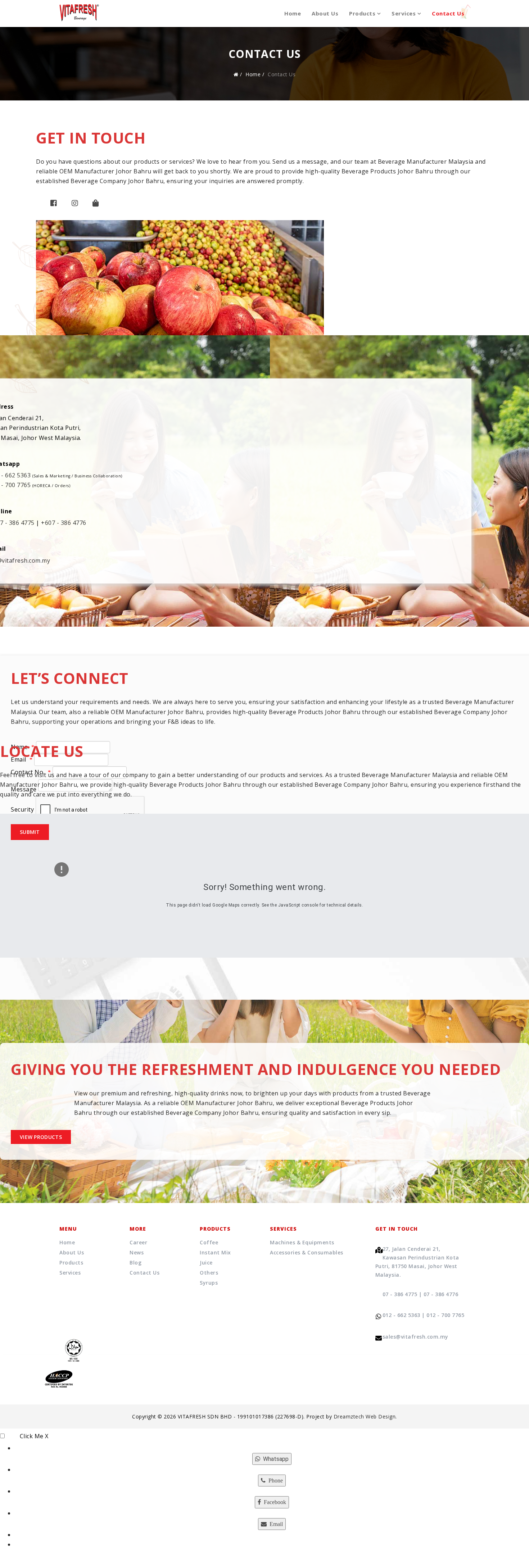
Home (292, 13)
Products (362, 13)
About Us (325, 13)
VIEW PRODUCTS (41, 1137)
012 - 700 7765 (445, 1315)
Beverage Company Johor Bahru (117, 181)
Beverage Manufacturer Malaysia (426, 161)
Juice (206, 1262)
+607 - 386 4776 (63, 523)
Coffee (209, 1242)
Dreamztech (349, 1416)
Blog (135, 1262)
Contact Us (448, 13)
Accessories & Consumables (306, 1252)
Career (138, 1242)
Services (404, 13)
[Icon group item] (53, 206)
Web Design (380, 1416)
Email (19, 759)
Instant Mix (215, 1252)
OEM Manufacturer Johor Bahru (105, 171)
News (137, 1252)
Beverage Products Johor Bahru (387, 171)
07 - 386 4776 (441, 1294)
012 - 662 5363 (401, 1315)
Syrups (209, 1282)
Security (22, 809)
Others (209, 1272)
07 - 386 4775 (400, 1294)
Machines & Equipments (302, 1242)
